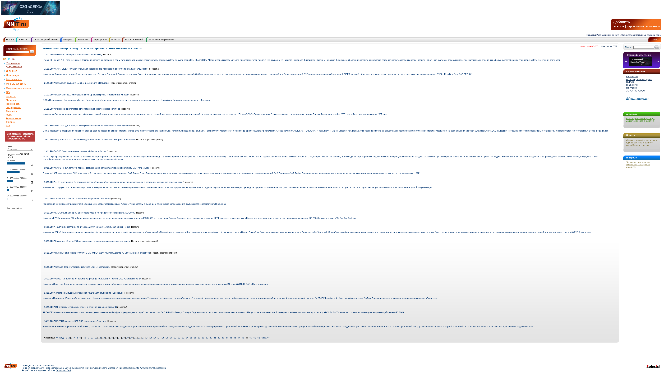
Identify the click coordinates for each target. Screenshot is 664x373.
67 (32, 173)
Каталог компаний (134, 39)
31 (175, 338)
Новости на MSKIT (589, 46)
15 (111, 338)
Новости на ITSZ (609, 46)
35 (191, 338)
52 (258, 338)
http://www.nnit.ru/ (144, 368)
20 (131, 338)
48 (243, 338)
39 (207, 338)
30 (171, 338)
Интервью (68, 39)
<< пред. (60, 338)
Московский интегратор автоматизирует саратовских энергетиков (82, 109)
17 (119, 338)
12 (99, 338)
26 (155, 338)
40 (211, 338)
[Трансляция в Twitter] (10, 59)
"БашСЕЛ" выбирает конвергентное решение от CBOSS (77, 198)
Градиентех (632, 85)
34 (187, 338)
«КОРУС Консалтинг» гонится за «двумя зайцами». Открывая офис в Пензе (87, 227)
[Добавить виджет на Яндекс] (13, 59)
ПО (8, 92)
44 (227, 338)
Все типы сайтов (14, 208)
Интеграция (12, 75)
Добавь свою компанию (637, 98)
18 (123, 338)
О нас (655, 39)
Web (8, 125)
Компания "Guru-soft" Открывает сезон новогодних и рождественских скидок (87, 241)
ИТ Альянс (631, 88)
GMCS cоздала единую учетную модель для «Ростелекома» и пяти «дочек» (87, 125)
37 (199, 338)
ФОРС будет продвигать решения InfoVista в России (75, 151)
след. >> (265, 338)
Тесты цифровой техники (46, 39)
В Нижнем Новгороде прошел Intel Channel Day (73, 55)
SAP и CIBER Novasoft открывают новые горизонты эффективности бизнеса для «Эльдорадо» (96, 69)
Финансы (10, 122)
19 (127, 338)
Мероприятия (100, 39)
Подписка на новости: (16, 49)
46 (235, 338)
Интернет (11, 71)
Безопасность (14, 79)
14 (107, 338)
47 (239, 338)
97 (32, 164)
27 (159, 338)
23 (143, 338)
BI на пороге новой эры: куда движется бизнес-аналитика (640, 119)
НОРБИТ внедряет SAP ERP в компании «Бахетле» (75, 321)
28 (163, 338)
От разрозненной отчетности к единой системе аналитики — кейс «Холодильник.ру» (641, 142)
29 (167, 338)
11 (96, 338)
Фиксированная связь (18, 88)
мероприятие (635, 26)
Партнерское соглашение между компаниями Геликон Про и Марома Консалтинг (89, 139)
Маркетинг (11, 100)
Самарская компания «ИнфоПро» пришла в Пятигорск (76, 83)
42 (219, 338)
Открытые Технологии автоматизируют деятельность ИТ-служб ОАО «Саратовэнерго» (92, 279)
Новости (10, 39)
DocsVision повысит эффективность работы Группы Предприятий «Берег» (86, 95)
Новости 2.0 (24, 39)
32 (32, 182)
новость (619, 26)
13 (103, 338)
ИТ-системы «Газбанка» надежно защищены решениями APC (80, 307)
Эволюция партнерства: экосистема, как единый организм (638, 164)
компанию (653, 26)
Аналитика (82, 39)
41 (215, 338)
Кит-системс (632, 76)
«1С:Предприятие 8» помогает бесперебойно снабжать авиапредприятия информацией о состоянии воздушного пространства (113, 182)
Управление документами (161, 39)
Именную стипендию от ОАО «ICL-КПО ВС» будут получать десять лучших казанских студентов (97, 253)
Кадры (9, 115)
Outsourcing (11, 111)
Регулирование (13, 118)
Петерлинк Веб (63, 370)
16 (115, 338)
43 (223, 338)
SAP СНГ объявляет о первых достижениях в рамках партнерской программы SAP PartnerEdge (96, 168)
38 (203, 338)
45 (231, 338)
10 (32, 191)
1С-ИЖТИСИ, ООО (635, 91)
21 (135, 338)
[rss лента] (5, 59)
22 (139, 338)
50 (251, 338)
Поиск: (628, 47)
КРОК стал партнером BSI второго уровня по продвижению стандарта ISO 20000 (89, 213)
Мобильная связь (16, 84)
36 (195, 338)
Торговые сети (13, 104)
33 (183, 338)
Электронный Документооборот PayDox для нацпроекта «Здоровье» (83, 293)
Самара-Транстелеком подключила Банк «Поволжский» (77, 267)
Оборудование (13, 107)
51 (254, 338)
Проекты (115, 39)
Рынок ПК (11, 96)
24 (147, 338)
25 (151, 338)
